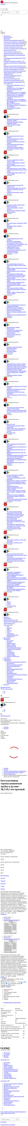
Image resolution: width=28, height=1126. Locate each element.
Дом (8, 626)
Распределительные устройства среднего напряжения (15, 475)
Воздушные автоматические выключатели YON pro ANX (14, 512)
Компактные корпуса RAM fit (15, 307)
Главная (6, 768)
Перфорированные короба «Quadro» (16, 364)
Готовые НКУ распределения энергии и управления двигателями (17, 499)
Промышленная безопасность (15, 669)
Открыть (3, 4)
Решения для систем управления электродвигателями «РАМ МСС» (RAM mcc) (16, 496)
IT (4, 693)
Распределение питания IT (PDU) (16, 425)
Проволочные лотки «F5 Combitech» (16, 92)
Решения (6, 1057)
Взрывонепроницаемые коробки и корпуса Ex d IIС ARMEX (16, 589)
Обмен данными (11, 645)
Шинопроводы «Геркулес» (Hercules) (16, 480)
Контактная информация (13, 666)
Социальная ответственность (14, 679)
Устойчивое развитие (12, 683)
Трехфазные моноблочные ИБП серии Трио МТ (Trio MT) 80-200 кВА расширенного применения (17, 457)
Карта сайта (11, 1113)
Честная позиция (11, 680)
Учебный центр (11, 655)
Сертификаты (10, 652)
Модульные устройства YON (14, 542)
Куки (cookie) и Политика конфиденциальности (13, 1111)
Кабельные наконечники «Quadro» (16, 368)
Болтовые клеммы (11, 351)
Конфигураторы (11, 643)
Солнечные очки (11, 606)
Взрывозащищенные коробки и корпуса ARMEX (15, 575)
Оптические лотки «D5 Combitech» (16, 99)
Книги (8, 601)
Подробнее (3, 914)
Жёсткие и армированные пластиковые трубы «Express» (15, 242)
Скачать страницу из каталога (12, 920)
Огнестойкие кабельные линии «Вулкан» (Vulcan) (15, 139)
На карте (6, 728)
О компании (7, 660)
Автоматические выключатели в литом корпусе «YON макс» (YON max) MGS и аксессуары (16, 526)
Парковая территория (12, 635)
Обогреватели (10, 328)
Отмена (8, 986)
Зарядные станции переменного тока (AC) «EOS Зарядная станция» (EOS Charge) (17, 412)
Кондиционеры (11, 333)
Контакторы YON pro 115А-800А (16, 561)
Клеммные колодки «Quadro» (14, 369)
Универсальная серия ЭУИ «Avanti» (16, 188)
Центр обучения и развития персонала (17, 674)
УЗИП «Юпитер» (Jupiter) (13, 124)
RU (2, 707)
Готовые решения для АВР (14, 528)
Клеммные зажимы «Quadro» (14, 375)
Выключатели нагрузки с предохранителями (13, 518)
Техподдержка (10, 653)
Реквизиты (10, 677)
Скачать (3, 986)
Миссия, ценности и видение (14, 664)
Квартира (9, 628)
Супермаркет (10, 633)
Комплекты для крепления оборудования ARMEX (14, 572)
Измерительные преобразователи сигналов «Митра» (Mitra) (15, 283)
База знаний (10, 640)
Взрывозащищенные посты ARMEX (16, 577)
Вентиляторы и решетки (13, 327)
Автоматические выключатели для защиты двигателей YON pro (16, 558)
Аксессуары (10, 352)
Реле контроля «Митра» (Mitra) (15, 288)
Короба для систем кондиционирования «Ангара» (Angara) (15, 208)
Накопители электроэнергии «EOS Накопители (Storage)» (16, 390)
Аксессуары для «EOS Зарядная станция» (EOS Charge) (15, 408)
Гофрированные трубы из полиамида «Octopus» (13, 247)
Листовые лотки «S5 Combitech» (15, 88)
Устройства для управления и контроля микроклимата (14, 330)
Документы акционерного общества (16, 662)
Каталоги (9, 642)
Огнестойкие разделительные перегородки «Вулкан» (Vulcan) (15, 148)
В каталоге (3, 1122)
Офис (8, 629)
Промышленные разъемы (13, 108)
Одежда (9, 603)
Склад (8, 632)
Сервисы (9, 650)
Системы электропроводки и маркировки (15, 771)
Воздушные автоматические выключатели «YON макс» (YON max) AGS (16, 521)
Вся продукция (8, 37)
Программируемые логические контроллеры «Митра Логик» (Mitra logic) (16, 265)
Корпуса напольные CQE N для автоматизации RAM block (15, 309)
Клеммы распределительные (14, 347)
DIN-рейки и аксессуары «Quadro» (16, 365)
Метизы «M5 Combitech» (13, 103)
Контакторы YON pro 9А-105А (15, 553)
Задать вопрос (4, 1113)
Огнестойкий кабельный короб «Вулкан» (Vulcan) (15, 145)
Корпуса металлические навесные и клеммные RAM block (16, 305)
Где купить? (7, 918)
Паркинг (9, 630)
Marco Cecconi (10, 681)
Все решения (7, 618)
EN (4, 691)
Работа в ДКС (10, 670)
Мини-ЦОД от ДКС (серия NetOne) (16, 428)
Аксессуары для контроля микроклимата (13, 335)
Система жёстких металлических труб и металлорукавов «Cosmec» (17, 245)
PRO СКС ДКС (11, 424)
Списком (6, 727)
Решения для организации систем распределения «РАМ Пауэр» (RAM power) (16, 483)
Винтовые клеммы (12, 348)
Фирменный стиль (12, 673)
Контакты (6, 1055)
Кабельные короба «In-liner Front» (16, 205)
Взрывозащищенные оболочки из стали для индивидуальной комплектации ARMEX (16, 583)
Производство (10, 636)
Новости (9, 667)
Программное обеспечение (14, 647)
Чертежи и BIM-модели (13, 656)
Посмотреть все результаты (8, 1124)
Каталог (6, 769)
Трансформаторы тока (13, 486)
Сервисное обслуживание (14, 649)
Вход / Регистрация (7, 689)
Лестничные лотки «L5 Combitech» (16, 93)
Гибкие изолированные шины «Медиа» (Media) (15, 488)
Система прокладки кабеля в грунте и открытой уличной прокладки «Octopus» (16, 251)
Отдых (8, 604)
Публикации (10, 676)
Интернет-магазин (5, 687)
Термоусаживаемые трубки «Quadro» (17, 371)
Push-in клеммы (11, 349)
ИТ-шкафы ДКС (11, 432)
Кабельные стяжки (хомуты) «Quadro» (17, 366)
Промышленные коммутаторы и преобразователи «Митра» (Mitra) (16, 274)
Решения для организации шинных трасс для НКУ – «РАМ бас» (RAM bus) (16, 492)
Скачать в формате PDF (10, 933)
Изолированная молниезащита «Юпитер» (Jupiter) (15, 122)
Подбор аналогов (11, 646)
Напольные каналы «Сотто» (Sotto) (16, 168)
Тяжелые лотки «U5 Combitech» (15, 95)
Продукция (7, 1052)
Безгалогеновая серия (9, 774)
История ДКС (10, 663)
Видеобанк (10, 671)
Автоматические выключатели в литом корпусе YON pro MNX (15, 515)
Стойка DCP (10, 427)
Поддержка (7, 639)
